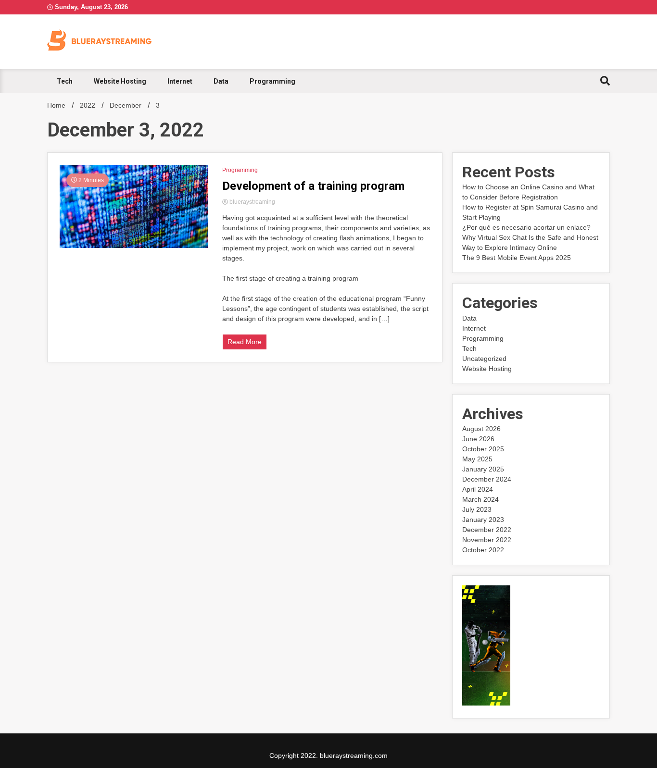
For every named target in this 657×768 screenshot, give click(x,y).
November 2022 (486, 540)
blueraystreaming (251, 201)
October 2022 (483, 550)
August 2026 (481, 429)
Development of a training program (313, 186)
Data (221, 81)
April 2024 (477, 489)
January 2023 (483, 519)
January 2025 (483, 469)
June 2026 (478, 439)
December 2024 (486, 479)
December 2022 (486, 529)
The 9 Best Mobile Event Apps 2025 (516, 257)
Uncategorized (484, 358)
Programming (272, 81)
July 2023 (477, 509)
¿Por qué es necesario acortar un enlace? (526, 227)
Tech (65, 81)
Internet (179, 81)
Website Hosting (120, 81)
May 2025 (477, 459)
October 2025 (483, 449)
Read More (244, 342)
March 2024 (480, 499)
